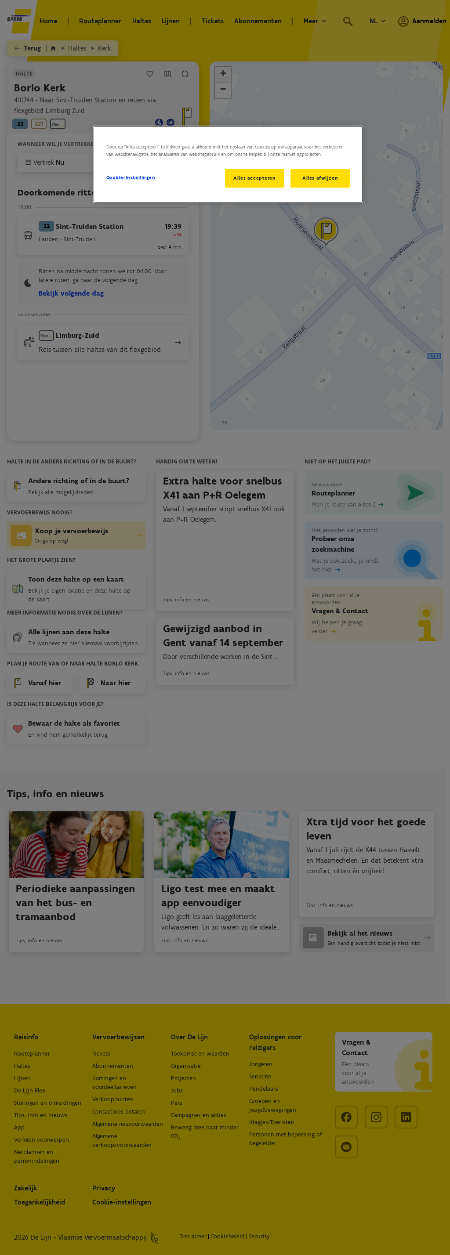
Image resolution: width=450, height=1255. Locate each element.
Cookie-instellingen (131, 177)
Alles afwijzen (320, 178)
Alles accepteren (254, 178)
